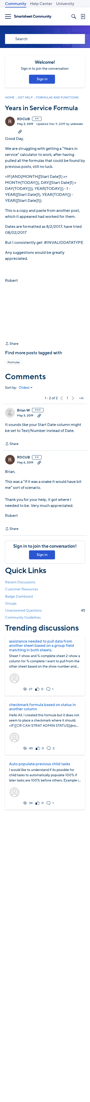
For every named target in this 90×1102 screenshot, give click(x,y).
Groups (10, 603)
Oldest (24, 387)
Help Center (41, 3)
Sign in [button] (42, 79)
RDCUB (23, 119)
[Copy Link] (20, 131)
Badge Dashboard (19, 596)
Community (15, 3)
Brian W (23, 410)
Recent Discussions (20, 582)
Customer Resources (21, 589)
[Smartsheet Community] (33, 16)
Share (11, 344)
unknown (76, 124)
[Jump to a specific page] (81, 398)
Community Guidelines (23, 617)
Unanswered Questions (45, 610)
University (65, 3)
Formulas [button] (14, 362)
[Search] (73, 16)
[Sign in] (82, 16)
